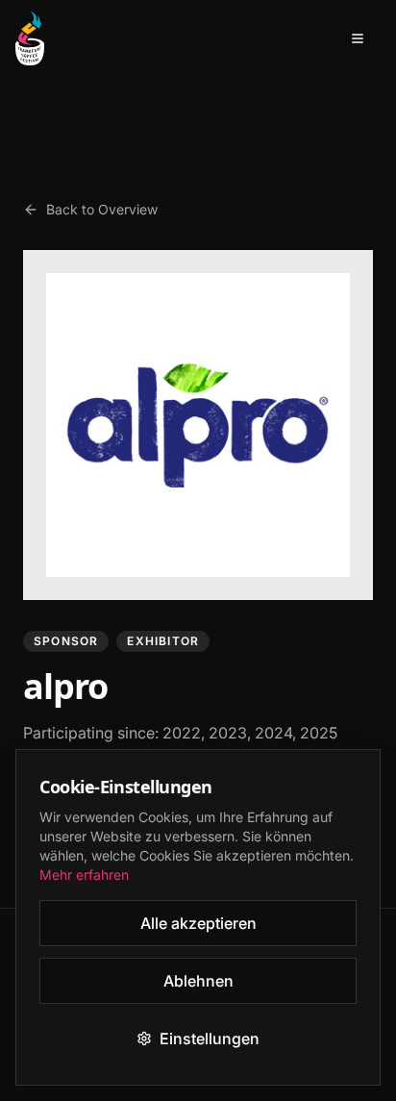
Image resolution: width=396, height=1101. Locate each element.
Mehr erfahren (84, 874)
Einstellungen (210, 1038)
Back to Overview (102, 209)
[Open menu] (357, 38)
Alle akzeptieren (198, 923)
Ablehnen (198, 980)
